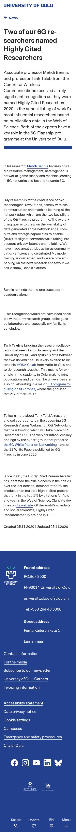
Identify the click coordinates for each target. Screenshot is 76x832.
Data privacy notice (20, 711)
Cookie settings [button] (17, 720)
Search (16, 820)
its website (24, 505)
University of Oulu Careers (26, 679)
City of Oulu (14, 745)
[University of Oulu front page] (38, 4)
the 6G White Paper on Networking (31, 445)
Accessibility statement (23, 703)
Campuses (13, 728)
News (13, 18)
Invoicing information (22, 687)
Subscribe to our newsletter (27, 670)
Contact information (21, 653)
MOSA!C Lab (26, 365)
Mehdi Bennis (37, 166)
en (54, 825)
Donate (34, 820)
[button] (66, 823)
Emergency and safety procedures (33, 737)
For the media (15, 662)
